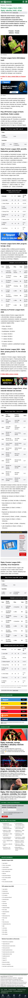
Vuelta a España (6, 867)
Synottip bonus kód (6, 956)
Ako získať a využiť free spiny (8, 966)
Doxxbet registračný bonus (7, 949)
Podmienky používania (21, 989)
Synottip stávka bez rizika (7, 954)
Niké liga (4, 873)
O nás (2, 989)
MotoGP (4, 913)
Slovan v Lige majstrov (7, 865)
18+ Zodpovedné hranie (18, 991)
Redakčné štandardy (12, 989)
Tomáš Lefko (15, 12)
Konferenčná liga (6, 893)
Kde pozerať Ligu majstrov (7, 869)
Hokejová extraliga (6, 907)
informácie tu (19, 687)
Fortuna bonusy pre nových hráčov (9, 945)
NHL (3, 919)
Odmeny (11, 32)
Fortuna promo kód (6, 947)
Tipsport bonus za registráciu (8, 941)
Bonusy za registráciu (6, 964)
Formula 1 (4, 901)
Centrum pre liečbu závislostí (19, 986)
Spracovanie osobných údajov (6, 991)
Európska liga (5, 891)
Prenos (17, 32)
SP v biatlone (5, 895)
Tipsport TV (5, 960)
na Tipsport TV (14, 361)
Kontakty (5, 989)
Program (11, 31)
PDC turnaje (5, 917)
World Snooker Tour (6, 915)
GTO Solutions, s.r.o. (4, 992)
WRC (3, 926)
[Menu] (26, 2)
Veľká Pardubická (6, 911)
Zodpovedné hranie (10, 986)
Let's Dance (5, 928)
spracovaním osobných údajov (14, 812)
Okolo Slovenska (6, 921)
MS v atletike (5, 930)
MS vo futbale (5, 934)
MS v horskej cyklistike (7, 877)
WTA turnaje (5, 905)
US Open (4, 879)
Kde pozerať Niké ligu (7, 875)
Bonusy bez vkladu (6, 962)
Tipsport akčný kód (6, 943)
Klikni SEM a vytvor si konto (10, 374)
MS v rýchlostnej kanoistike (8, 881)
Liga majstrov (5, 863)
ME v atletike (5, 932)
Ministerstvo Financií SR (11, 985)
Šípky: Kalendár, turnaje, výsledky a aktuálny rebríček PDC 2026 (12, 745)
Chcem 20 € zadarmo (22, 554)
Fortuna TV (5, 958)
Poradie (17, 31)
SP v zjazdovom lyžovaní (7, 897)
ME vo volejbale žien (6, 871)
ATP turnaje (5, 903)
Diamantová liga (6, 899)
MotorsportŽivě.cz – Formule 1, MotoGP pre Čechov (19, 849)
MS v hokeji (5, 909)
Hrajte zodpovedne (24, 685)
